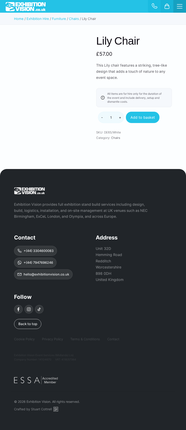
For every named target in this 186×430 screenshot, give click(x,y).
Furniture (59, 19)
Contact (113, 339)
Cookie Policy (24, 339)
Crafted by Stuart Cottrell (33, 409)
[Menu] (179, 6)
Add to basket (142, 117)
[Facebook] (18, 309)
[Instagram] (28, 309)
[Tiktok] (39, 309)
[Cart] (167, 6)
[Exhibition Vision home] (29, 190)
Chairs (74, 19)
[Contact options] (154, 6)
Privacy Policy (52, 339)
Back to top (27, 324)
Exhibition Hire (38, 19)
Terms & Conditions (85, 339)
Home (19, 19)
